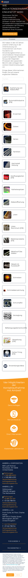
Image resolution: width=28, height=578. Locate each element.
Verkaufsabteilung (9, 479)
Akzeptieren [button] (10, 575)
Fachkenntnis (13, 548)
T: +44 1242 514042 (9, 524)
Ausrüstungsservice (10, 483)
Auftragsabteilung (9, 481)
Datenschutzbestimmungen (12, 564)
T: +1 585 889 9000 (9, 475)
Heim (5, 39)
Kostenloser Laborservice (14, 449)
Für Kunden (13, 541)
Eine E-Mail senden (14, 434)
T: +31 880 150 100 (8, 499)
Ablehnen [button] (18, 575)
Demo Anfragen (14, 405)
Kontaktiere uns (10, 34)
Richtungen (8, 473)
